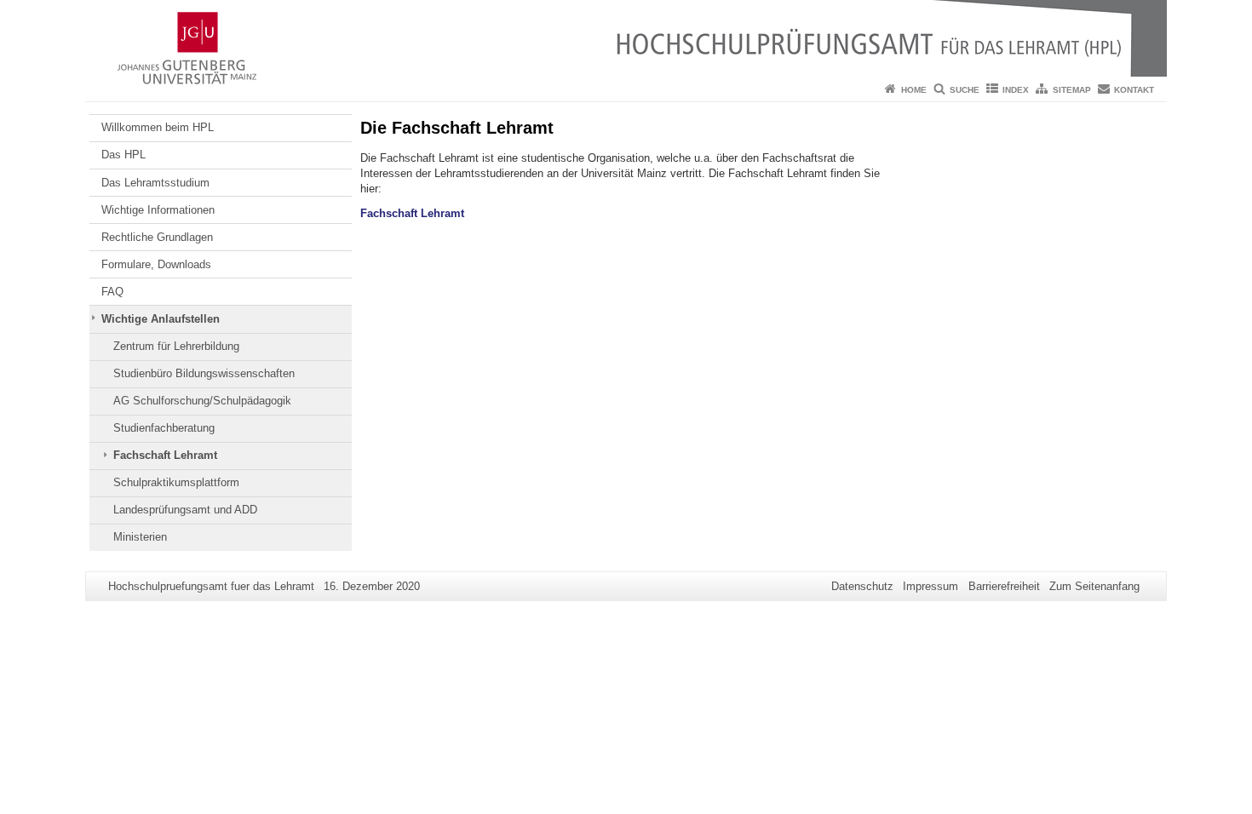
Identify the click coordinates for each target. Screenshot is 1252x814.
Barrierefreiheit (1004, 586)
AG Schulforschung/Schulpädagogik (202, 400)
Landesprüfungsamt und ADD (185, 509)
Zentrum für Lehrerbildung (176, 346)
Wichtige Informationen (158, 210)
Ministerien (140, 536)
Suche (964, 90)
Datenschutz (862, 586)
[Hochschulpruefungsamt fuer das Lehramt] (626, 38)
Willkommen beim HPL (157, 127)
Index (1015, 90)
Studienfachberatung (164, 427)
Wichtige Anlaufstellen (160, 318)
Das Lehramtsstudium (155, 182)
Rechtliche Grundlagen (157, 237)
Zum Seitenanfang (1094, 586)
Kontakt (1134, 90)
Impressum (930, 586)
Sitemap (1072, 90)
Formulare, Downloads (156, 264)
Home (914, 90)
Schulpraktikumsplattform (176, 482)
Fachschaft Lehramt (165, 455)
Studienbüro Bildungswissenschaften (204, 373)
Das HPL (123, 154)
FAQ (112, 291)
